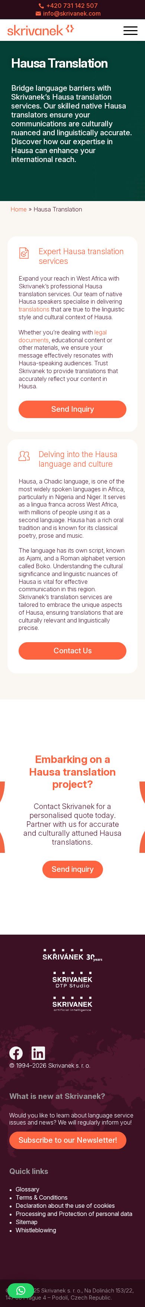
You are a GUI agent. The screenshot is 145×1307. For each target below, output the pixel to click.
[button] (20, 1290)
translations (34, 309)
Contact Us (73, 650)
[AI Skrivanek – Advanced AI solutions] (72, 1004)
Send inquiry (73, 869)
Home (18, 209)
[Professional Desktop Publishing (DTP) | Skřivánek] (72, 980)
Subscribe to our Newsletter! (68, 1140)
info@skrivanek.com (72, 13)
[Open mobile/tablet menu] (130, 30)
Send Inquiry (72, 409)
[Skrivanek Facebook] (16, 1054)
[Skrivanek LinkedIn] (38, 1054)
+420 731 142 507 (72, 5)
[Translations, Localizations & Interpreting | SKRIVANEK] (40, 30)
